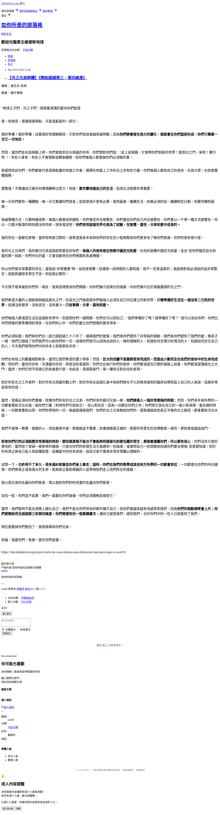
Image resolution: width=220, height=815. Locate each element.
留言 (27, 589)
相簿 (10, 56)
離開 (18, 808)
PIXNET (86, 770)
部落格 (11, 60)
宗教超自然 (27, 598)
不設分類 (28, 50)
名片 (10, 64)
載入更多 (7, 614)
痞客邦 (20, 589)
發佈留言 (7, 633)
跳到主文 (6, 34)
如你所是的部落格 (22, 25)
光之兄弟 (26, 601)
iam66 (4, 570)
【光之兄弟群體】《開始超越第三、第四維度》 (47, 78)
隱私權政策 (128, 770)
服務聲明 (140, 770)
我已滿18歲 (8, 808)
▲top (4, 607)
